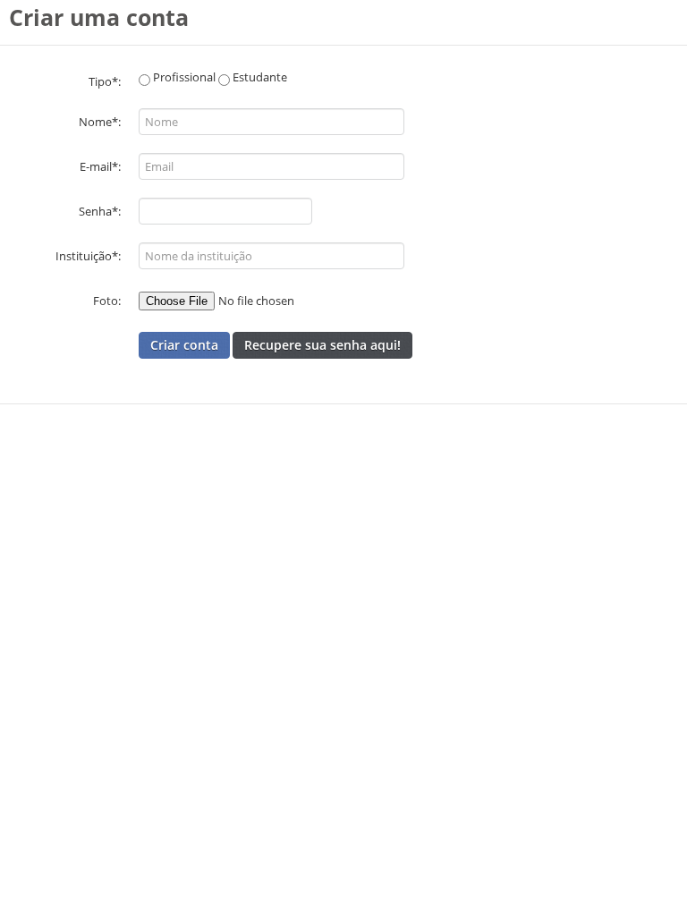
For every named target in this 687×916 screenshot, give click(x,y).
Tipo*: (105, 81)
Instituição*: (88, 256)
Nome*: (100, 122)
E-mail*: (100, 166)
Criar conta (184, 344)
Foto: (107, 301)
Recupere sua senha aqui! (322, 344)
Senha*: (100, 211)
